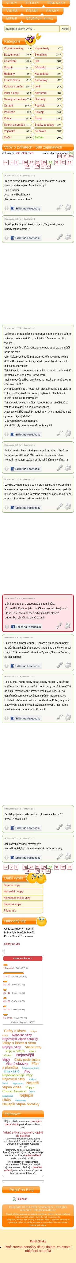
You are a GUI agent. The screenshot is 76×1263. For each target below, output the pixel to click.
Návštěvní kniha (39, 19)
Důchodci (48, 67)
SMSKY (52, 11)
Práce (17, 118)
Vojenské (17, 131)
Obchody (48, 99)
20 (59, 156)
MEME (11, 19)
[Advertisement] (38, 284)
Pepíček (48, 105)
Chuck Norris (17, 80)
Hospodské (48, 73)
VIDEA (12, 11)
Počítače (17, 112)
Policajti (48, 112)
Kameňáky (48, 80)
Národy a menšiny (17, 99)
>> (48, 166)
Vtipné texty (48, 48)
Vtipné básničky (17, 48)
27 (31, 162)
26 (25, 162)
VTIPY (11, 3)
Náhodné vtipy (12, 904)
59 (37, 166)
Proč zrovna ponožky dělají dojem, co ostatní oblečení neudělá (38, 1249)
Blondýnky (48, 54)
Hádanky (17, 73)
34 (27, 166)
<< (6, 162)
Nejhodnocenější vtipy (17, 897)
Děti (48, 61)
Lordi (48, 86)
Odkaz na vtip (12, 944)
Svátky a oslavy (48, 124)
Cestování (17, 61)
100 (71, 156)
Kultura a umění (17, 86)
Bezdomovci (17, 54)
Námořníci (48, 92)
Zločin (17, 137)
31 (56, 162)
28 (37, 162)
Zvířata (48, 137)
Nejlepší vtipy (12, 885)
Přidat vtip (10, 910)
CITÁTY (32, 3)
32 (63, 162)
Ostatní (17, 105)
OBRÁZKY (57, 3)
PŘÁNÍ (32, 11)
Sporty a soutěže (17, 124)
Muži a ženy (17, 92)
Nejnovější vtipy (13, 891)
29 (44, 162)
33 (69, 162)
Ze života (48, 131)
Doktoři (17, 67)
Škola (48, 118)
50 (65, 156)
